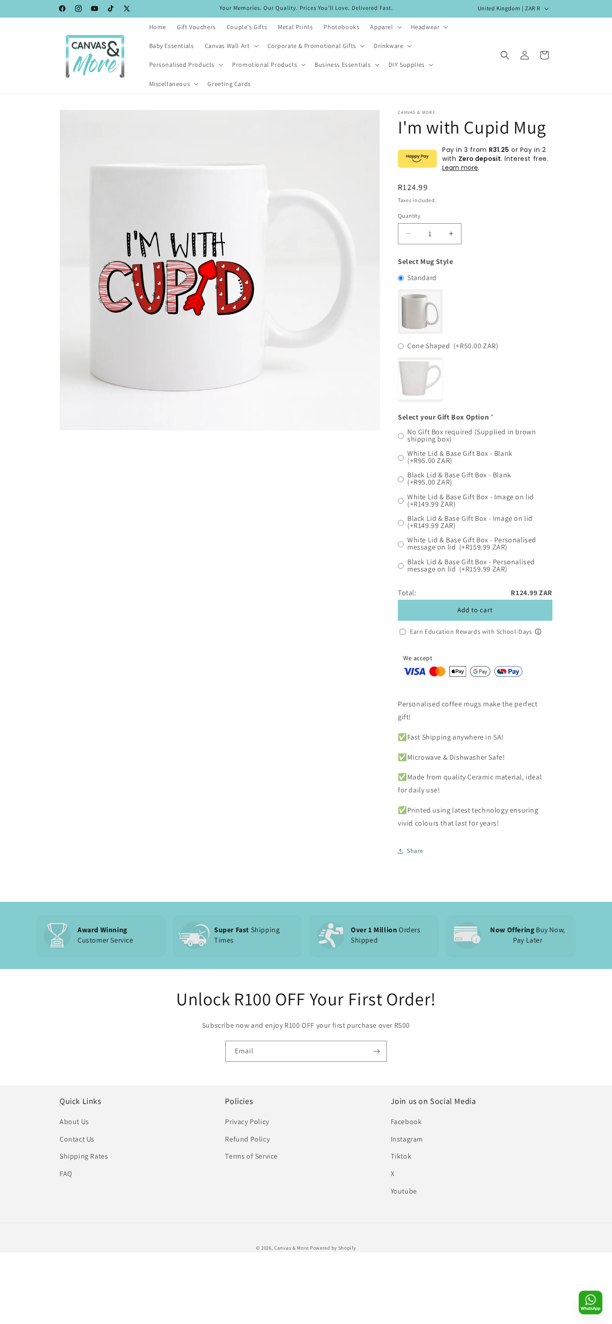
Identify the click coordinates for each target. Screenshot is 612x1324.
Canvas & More (291, 1248)
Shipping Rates (84, 1156)
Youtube (404, 1191)
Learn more (460, 167)
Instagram (407, 1139)
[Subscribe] (376, 1051)
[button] (385, 26)
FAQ (66, 1173)
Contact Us (77, 1139)
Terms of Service (251, 1156)
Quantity (409, 216)
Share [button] (415, 851)
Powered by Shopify (333, 1248)
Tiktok (401, 1156)
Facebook (406, 1121)
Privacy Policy (247, 1121)
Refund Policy (247, 1139)
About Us (74, 1121)
